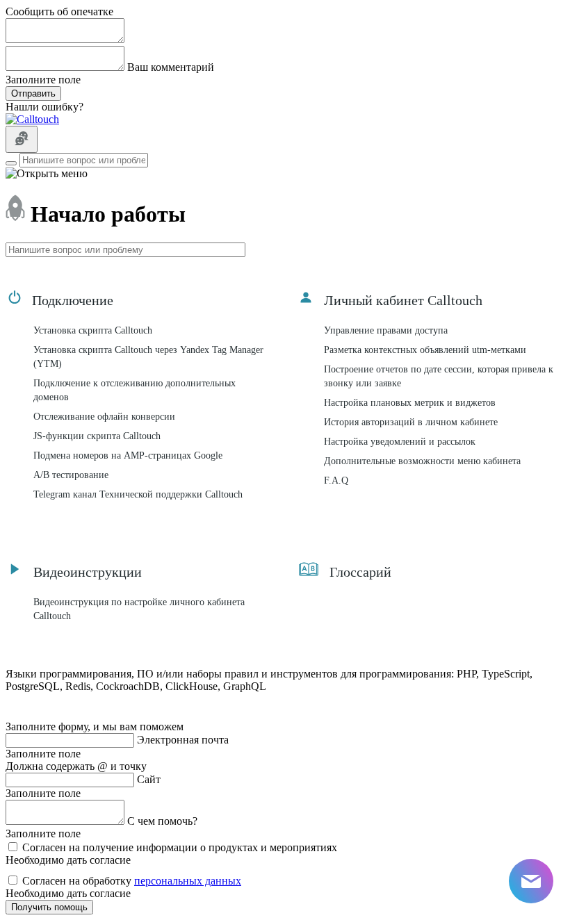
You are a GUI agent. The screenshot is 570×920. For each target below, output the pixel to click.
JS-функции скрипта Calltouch (97, 436)
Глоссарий (360, 572)
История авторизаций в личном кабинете (411, 422)
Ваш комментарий (170, 67)
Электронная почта (183, 740)
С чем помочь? (162, 821)
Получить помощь (49, 907)
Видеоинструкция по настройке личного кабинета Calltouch (139, 609)
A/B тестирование (70, 475)
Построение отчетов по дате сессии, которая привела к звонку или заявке (438, 376)
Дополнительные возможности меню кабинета (422, 461)
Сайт (149, 779)
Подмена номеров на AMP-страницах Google (127, 455)
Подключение (72, 300)
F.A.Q (336, 480)
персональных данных (187, 881)
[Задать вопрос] (22, 139)
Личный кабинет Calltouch (403, 300)
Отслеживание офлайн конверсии (104, 416)
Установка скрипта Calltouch (92, 330)
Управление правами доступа (386, 330)
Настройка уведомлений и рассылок (399, 441)
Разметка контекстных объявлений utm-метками (425, 350)
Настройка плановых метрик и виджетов (410, 402)
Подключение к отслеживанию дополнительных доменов (134, 390)
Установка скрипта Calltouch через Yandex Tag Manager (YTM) (148, 357)
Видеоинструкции (87, 572)
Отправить (33, 93)
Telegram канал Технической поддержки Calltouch (138, 494)
